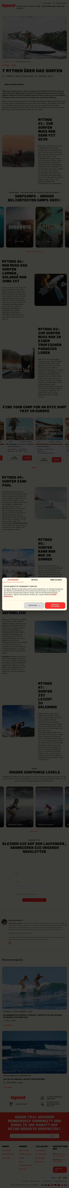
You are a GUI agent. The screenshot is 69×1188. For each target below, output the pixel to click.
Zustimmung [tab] (13, 580)
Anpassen (32, 605)
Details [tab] (34, 580)
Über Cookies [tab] (56, 580)
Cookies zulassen (55, 605)
